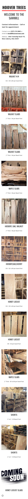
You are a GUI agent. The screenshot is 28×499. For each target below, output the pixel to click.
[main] (14, 13)
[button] (2, 496)
